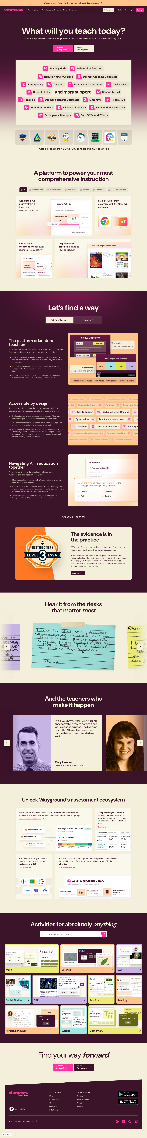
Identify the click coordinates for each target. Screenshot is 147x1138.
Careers (80, 1103)
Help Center (54, 1110)
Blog (51, 1096)
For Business (54, 1099)
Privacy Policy (82, 1096)
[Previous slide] (7, 743)
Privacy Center (83, 1099)
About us (52, 1103)
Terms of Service (83, 1092)
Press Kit (80, 1106)
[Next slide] (140, 743)
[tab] (23, 189)
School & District (55, 1092)
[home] (13, 10)
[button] (34, 10)
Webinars (53, 1106)
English (6, 1134)
